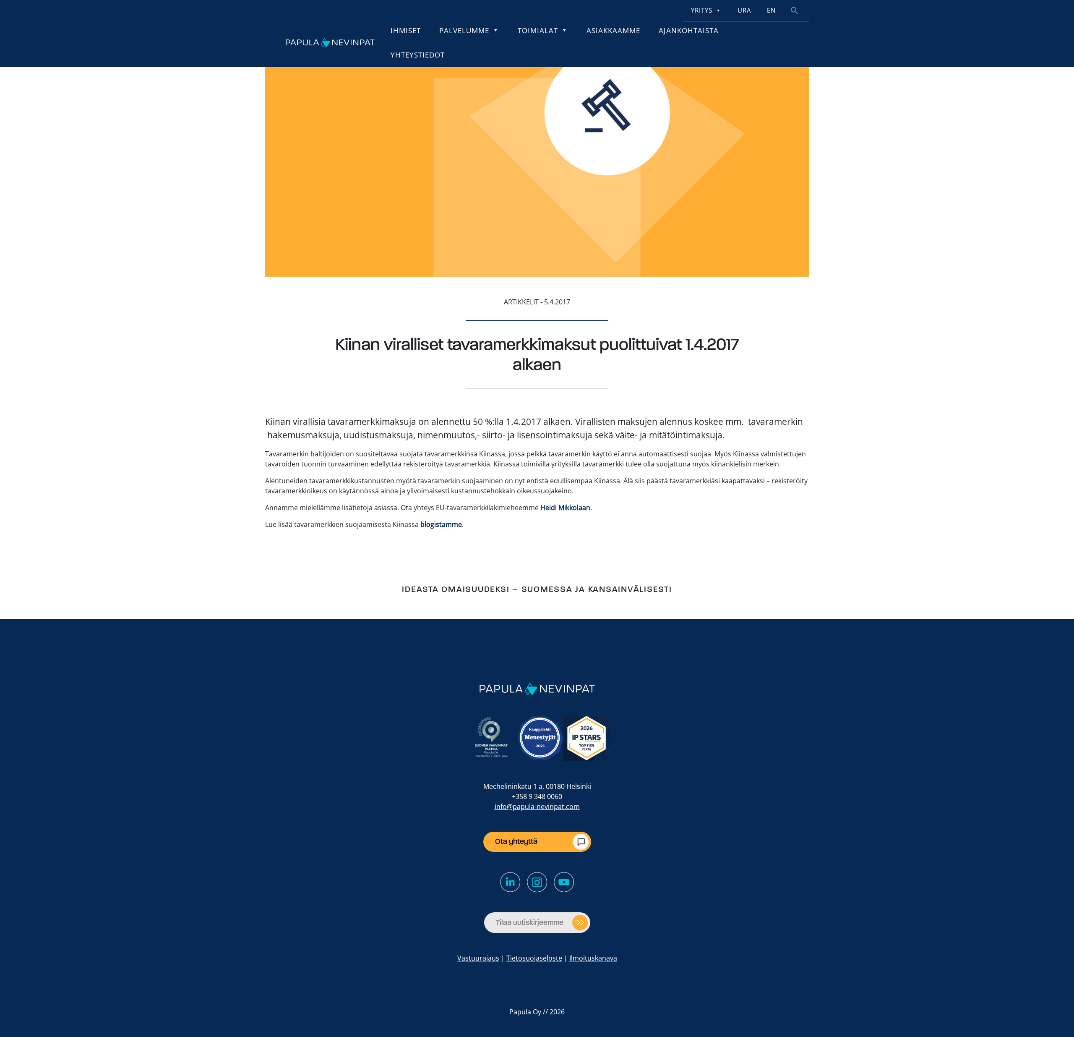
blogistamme (441, 524)
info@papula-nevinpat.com (537, 806)
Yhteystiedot (418, 55)
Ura (744, 10)
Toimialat (538, 30)
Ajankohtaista (689, 30)
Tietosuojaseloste (534, 958)
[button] (794, 10)
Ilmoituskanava (593, 958)
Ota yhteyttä (516, 841)
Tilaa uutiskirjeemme (529, 922)
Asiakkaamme (613, 30)
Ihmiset (406, 30)
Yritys (701, 10)
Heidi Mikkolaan (565, 507)
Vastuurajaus (478, 958)
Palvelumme (464, 30)
